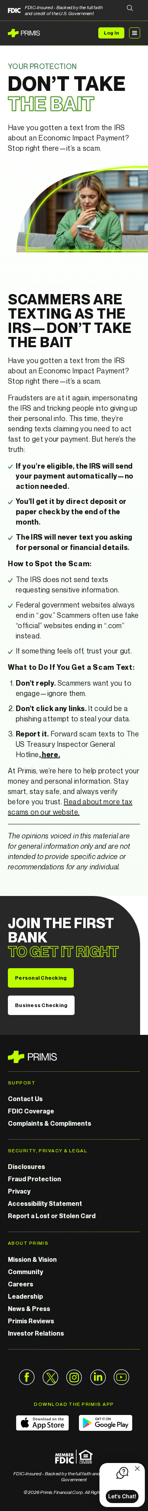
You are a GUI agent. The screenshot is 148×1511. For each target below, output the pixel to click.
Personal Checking (41, 978)
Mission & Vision (32, 1259)
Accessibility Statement (45, 1203)
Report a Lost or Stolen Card (52, 1216)
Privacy (19, 1191)
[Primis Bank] (74, 1057)
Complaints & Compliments (49, 1123)
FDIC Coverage (31, 1111)
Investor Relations (36, 1333)
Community (25, 1272)
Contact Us (25, 1099)
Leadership (25, 1296)
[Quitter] (137, 1469)
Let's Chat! (122, 1496)
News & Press (29, 1309)
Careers (20, 1284)
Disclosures (26, 1167)
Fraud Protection (34, 1179)
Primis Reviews (31, 1321)
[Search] (130, 8)
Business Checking (41, 1005)
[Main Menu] (134, 32)
